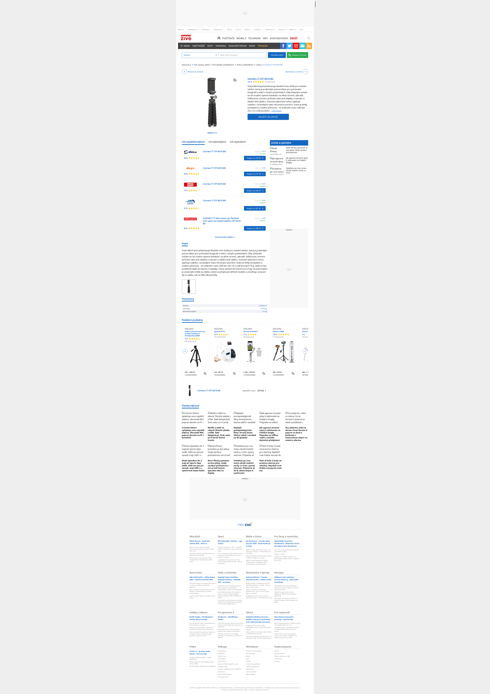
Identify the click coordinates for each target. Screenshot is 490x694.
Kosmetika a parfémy (253, 664)
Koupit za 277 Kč (254, 174)
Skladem (263, 154)
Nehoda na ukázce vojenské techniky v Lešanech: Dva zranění (202, 554)
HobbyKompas (223, 666)
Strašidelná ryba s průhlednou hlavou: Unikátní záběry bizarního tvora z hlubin (287, 629)
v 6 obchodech (219, 374)
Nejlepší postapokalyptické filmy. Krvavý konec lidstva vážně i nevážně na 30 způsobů (245, 432)
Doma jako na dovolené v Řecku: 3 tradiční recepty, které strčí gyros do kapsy (286, 600)
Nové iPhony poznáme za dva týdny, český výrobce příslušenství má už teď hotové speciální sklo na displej (218, 466)
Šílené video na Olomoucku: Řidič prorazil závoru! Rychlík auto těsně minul (200, 560)
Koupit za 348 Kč (254, 190)
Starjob (276, 651)
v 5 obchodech (278, 374)
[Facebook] (283, 46)
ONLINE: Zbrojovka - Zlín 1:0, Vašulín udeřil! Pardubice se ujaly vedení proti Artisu (230, 549)
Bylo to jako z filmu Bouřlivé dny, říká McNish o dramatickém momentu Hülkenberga (201, 591)
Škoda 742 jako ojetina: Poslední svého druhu (202, 597)
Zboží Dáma (222, 659)
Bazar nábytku (250, 674)
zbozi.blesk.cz (222, 661)
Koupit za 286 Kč (254, 228)
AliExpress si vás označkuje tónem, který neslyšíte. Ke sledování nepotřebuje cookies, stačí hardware (230, 587)
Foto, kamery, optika (202, 65)
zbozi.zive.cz (186, 65)
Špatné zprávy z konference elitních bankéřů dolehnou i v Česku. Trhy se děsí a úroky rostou (258, 585)
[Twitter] (289, 46)
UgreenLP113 (219, 331)
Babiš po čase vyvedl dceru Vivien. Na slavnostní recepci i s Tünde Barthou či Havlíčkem (258, 551)
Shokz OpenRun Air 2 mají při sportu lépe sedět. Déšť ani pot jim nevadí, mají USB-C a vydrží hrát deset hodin (193, 465)
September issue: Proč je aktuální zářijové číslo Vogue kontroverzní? (229, 630)
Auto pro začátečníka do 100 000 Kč (229, 669)
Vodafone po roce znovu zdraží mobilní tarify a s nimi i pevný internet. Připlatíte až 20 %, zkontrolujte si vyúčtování (244, 466)
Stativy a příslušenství (245, 65)
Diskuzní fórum (237, 45)
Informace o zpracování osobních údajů (234, 690)
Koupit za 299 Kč (268, 116)
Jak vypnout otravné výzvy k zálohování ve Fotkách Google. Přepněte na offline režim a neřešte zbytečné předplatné (269, 433)
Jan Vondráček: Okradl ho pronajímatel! (202, 666)
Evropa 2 (277, 661)
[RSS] (309, 46)
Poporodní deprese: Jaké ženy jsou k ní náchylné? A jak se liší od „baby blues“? (259, 637)
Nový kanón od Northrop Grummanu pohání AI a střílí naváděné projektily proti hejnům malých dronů (230, 602)
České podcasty (279, 653)
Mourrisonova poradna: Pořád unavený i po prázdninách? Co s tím (287, 624)
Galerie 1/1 (212, 133)
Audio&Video (279, 38)
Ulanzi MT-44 (307, 331)
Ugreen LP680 (278, 331)
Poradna (221, 45)
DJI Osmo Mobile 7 (250, 331)
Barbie (248, 656)
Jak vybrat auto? (223, 677)
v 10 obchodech (249, 374)
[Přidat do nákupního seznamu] (235, 80)
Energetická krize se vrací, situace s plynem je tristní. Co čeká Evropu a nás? (259, 597)
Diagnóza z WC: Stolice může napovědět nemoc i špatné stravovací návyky (258, 627)
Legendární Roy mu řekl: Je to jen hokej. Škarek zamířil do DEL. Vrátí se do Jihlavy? (230, 561)
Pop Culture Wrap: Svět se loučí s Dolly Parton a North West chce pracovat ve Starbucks (230, 625)
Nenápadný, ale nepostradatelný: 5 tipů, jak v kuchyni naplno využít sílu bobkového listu (286, 587)
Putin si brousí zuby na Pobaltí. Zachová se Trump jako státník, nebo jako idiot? (201, 549)
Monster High (250, 653)
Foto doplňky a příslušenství (223, 65)
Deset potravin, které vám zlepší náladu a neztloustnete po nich (259, 633)
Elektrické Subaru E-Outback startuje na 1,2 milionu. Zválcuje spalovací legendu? (202, 585)
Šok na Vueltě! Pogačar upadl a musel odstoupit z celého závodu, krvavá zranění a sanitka (230, 555)
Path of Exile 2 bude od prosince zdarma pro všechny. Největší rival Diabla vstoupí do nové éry (270, 465)
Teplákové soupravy (252, 666)
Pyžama (248, 661)
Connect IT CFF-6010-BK (260, 78)
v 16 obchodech (191, 374)
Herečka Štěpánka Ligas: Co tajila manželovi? (200, 658)
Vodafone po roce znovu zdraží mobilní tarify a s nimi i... (296, 170)
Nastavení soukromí (262, 690)
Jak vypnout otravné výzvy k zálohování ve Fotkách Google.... (297, 160)
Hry (265, 38)
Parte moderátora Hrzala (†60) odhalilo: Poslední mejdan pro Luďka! (259, 557)
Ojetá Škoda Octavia (224, 674)
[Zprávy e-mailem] (302, 46)
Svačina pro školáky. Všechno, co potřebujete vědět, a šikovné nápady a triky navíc (287, 558)
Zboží (293, 38)
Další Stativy (189, 328)
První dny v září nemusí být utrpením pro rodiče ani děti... (286, 550)
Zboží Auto (221, 672)
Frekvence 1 (278, 659)
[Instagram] (296, 46)
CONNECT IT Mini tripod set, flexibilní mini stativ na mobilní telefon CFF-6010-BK (222, 221)
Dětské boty (250, 669)
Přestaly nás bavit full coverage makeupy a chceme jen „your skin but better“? (230, 635)
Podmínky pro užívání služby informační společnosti (282, 688)
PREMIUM (263, 45)
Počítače (228, 38)
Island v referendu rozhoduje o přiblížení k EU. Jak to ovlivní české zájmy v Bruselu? (257, 591)
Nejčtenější (198, 45)
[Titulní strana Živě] (218, 37)
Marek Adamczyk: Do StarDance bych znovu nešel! (201, 663)
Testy (210, 45)
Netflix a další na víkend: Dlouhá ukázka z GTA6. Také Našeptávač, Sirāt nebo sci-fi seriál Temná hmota (219, 433)
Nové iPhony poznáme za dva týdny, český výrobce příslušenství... (296, 150)
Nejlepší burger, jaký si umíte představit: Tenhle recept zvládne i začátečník (285, 594)
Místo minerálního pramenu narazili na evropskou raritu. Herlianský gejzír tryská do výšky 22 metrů (202, 634)
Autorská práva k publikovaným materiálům (248, 688)
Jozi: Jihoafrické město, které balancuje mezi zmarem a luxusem (202, 624)
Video (252, 45)
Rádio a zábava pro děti (282, 656)
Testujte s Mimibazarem (253, 651)
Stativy (258, 65)
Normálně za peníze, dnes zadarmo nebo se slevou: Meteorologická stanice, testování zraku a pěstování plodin (229, 594)
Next (305, 351)
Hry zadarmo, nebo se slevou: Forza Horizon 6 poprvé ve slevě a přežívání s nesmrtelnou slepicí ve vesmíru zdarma (296, 433)
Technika (254, 38)
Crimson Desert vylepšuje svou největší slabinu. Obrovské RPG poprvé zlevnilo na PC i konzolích (193, 432)
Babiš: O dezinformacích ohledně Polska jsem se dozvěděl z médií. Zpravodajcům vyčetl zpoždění (257, 562)
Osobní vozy (222, 656)
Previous (185, 351)
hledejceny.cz (222, 651)
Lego (247, 659)
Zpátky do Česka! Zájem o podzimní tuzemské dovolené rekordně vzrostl (201, 628)
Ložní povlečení (251, 672)
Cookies (251, 690)
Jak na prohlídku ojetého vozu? (228, 664)
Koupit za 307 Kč (254, 208)
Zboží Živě (221, 653)
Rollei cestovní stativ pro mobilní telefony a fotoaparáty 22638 (195, 333)
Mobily (241, 38)
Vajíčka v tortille (279, 554)
